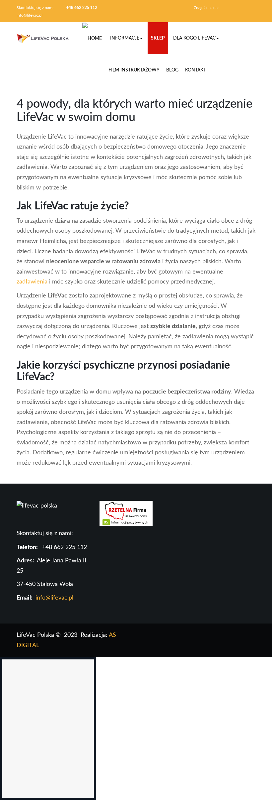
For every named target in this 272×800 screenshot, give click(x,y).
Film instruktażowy (134, 70)
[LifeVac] (43, 38)
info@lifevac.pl (29, 15)
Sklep (158, 38)
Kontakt (195, 70)
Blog (172, 70)
